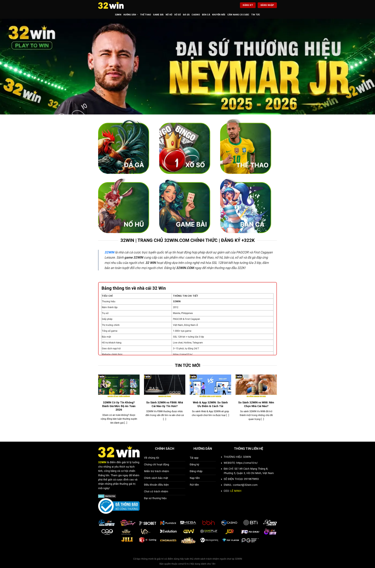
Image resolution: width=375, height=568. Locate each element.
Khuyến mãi (218, 14)
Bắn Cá (206, 14)
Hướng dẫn (129, 14)
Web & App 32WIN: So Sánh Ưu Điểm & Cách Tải (210, 404)
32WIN (109, 252)
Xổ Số (177, 14)
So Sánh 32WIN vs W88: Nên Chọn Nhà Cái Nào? (256, 404)
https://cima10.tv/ (183, 354)
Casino (196, 14)
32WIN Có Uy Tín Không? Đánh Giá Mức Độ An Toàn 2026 (118, 406)
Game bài (158, 14)
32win (118, 14)
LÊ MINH (235, 490)
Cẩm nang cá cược (238, 14)
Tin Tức (255, 14)
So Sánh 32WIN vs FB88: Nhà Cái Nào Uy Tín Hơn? (164, 404)
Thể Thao (145, 14)
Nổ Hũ (169, 14)
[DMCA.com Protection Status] (107, 495)
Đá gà (186, 14)
